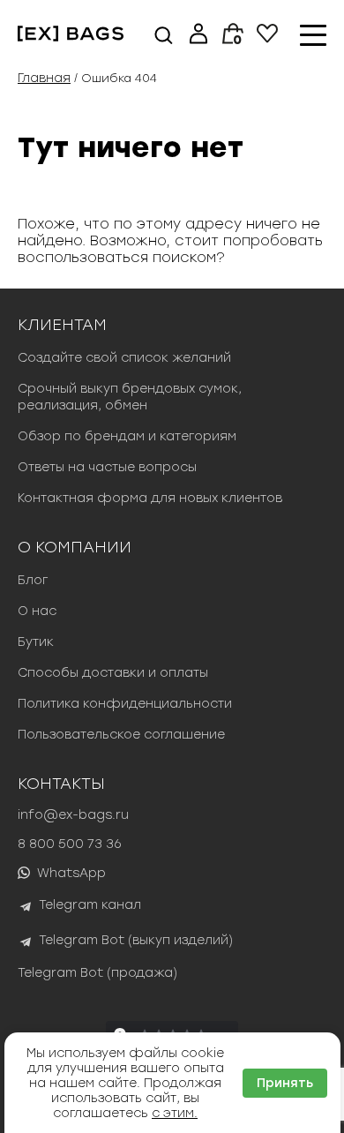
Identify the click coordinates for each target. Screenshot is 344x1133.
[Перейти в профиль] (198, 35)
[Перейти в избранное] (267, 38)
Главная (44, 78)
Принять (285, 1083)
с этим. (175, 1113)
